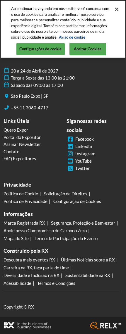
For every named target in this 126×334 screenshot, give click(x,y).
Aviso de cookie (72, 37)
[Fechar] (116, 9)
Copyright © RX (19, 306)
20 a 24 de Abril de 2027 (34, 70)
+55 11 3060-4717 (29, 107)
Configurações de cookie (40, 49)
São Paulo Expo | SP (29, 96)
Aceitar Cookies (88, 49)
